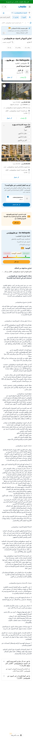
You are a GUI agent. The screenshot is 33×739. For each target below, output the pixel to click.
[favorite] (4, 85)
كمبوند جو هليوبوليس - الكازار (13, 111)
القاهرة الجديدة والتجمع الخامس (22, 439)
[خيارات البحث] (30, 17)
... (25, 22)
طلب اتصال (15, 204)
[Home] (30, 23)
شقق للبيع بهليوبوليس (25, 352)
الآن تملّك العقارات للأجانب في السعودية (17, 2)
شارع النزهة (22, 387)
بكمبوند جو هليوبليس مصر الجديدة (17, 296)
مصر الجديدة (24, 111)
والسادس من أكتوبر (16, 576)
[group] (16, 91)
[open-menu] (30, 6)
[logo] (22, 7)
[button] (4, 6)
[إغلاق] (4, 125)
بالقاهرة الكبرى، (22, 404)
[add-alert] (3, 13)
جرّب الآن (16, 261)
